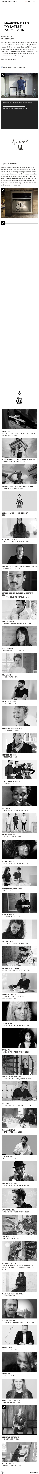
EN (29, 1)
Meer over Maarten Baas (9, 59)
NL (26, 1)
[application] (19, 115)
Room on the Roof (9, 2)
